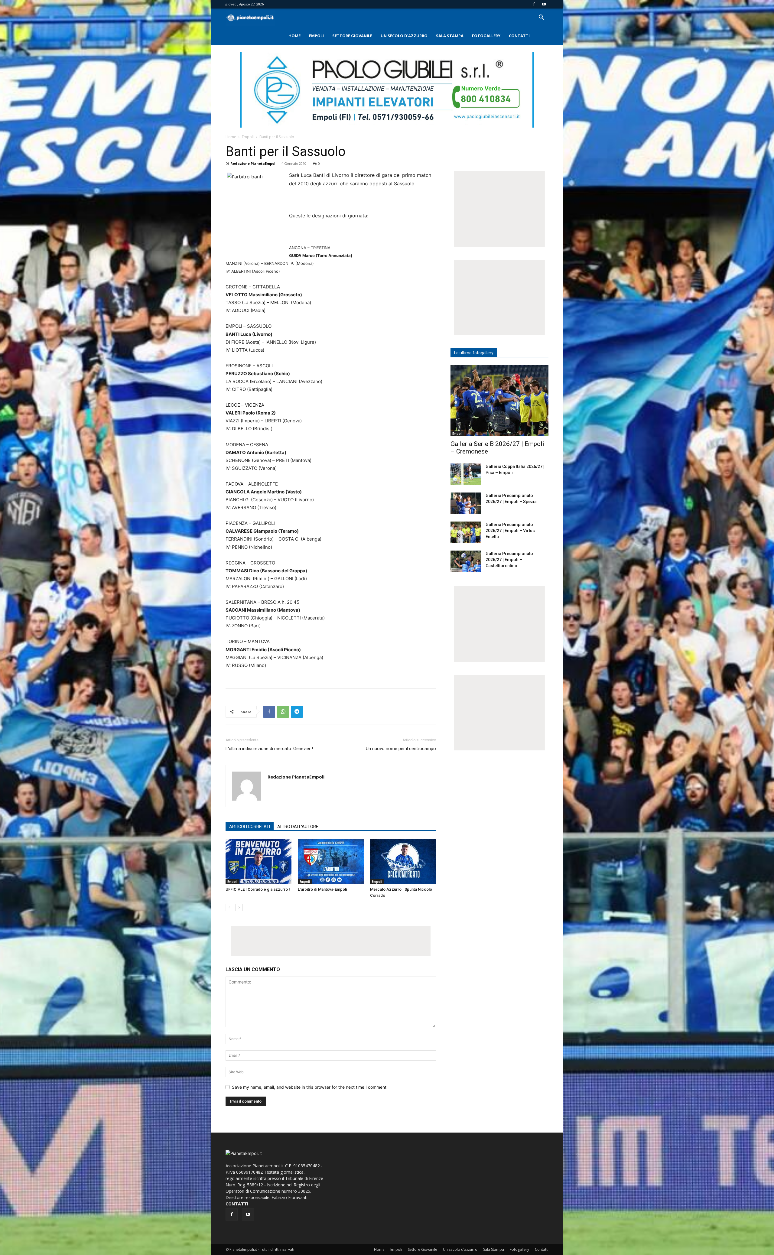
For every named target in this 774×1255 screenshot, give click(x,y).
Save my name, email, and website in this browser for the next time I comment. (310, 1087)
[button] (541, 18)
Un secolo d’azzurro (404, 35)
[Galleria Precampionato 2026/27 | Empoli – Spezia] (465, 503)
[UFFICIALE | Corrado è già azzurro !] (258, 861)
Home (294, 35)
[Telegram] (297, 712)
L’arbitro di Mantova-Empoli (322, 889)
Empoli (316, 35)
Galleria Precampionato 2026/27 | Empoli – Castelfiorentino (509, 559)
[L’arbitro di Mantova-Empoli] (331, 861)
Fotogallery (486, 35)
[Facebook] (533, 4)
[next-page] (239, 907)
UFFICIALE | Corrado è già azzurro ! (258, 889)
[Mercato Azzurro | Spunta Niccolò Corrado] (403, 861)
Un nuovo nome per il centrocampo (401, 748)
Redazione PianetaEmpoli (253, 163)
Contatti (519, 35)
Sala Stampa (449, 35)
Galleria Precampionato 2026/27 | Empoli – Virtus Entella (510, 530)
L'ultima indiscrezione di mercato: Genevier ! (269, 748)
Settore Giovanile (352, 35)
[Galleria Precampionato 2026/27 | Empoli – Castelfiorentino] (465, 561)
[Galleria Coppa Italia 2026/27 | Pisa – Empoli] (465, 474)
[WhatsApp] (283, 712)
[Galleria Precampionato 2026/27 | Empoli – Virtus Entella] (465, 532)
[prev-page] (229, 907)
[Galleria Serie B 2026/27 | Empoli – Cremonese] (499, 400)
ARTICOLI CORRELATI (249, 826)
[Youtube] (543, 4)
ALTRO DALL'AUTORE (297, 826)
